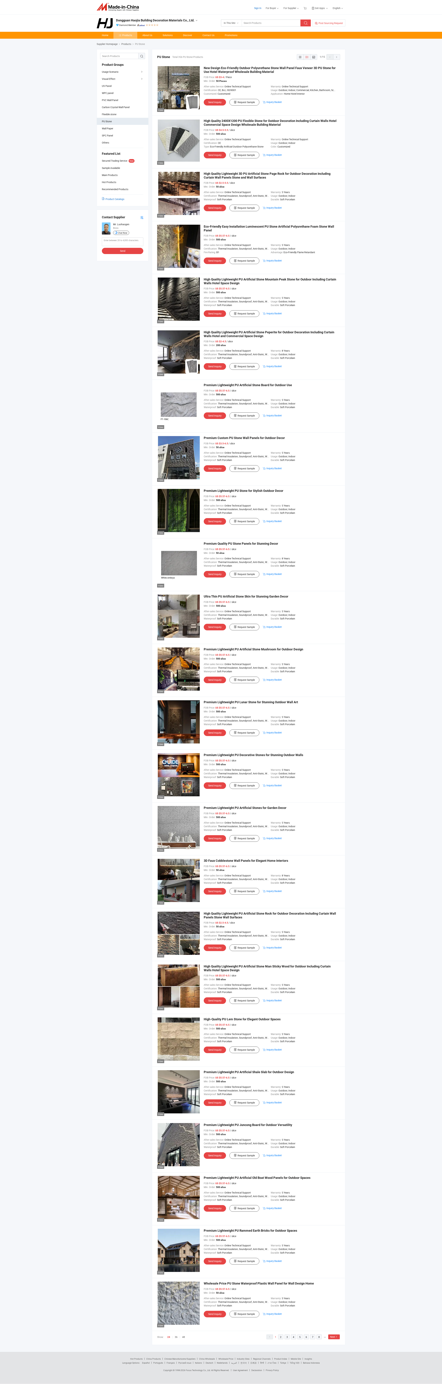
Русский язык (184, 1362)
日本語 (253, 1362)
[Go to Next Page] (336, 57)
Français (171, 1362)
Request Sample (246, 102)
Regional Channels (262, 1358)
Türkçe (283, 1362)
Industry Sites (243, 1358)
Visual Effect (108, 78)
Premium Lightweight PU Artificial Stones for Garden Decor (245, 808)
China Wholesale (207, 1358)
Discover (187, 35)
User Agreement (240, 1370)
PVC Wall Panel (110, 100)
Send (122, 250)
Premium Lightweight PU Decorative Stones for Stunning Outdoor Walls (253, 755)
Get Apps (319, 8)
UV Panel (107, 86)
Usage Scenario (110, 71)
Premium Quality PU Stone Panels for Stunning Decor (241, 543)
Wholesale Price (225, 1358)
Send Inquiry (215, 102)
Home (105, 35)
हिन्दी (262, 1362)
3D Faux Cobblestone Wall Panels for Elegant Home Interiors (246, 860)
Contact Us (208, 35)
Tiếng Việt (294, 1362)
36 (176, 1337)
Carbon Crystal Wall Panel (115, 107)
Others (105, 142)
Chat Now (122, 232)
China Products (153, 1358)
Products (127, 35)
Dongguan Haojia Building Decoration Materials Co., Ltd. (155, 20)
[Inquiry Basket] (305, 8)
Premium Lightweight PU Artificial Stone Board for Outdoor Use (248, 385)
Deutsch (209, 1362)
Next (332, 1336)
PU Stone (107, 121)
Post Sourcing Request (331, 23)
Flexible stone (109, 114)
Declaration (256, 1370)
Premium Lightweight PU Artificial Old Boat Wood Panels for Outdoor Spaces (257, 1178)
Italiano (198, 1362)
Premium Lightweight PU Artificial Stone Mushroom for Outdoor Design (253, 649)
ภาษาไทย (272, 1362)
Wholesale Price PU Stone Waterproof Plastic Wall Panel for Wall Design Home (259, 1283)
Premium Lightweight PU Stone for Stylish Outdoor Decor (243, 491)
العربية (234, 1362)
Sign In (257, 8)
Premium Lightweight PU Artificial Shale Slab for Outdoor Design (249, 1072)
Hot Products (136, 1358)
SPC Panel (107, 135)
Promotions (231, 35)
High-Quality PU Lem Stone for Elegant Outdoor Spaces (242, 1019)
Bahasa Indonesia (311, 1362)
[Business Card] (142, 217)
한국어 (244, 1362)
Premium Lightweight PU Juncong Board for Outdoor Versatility (248, 1125)
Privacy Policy (272, 1370)
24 (168, 1337)
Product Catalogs (114, 199)
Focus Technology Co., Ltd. (198, 1370)
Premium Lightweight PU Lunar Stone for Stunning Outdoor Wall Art (251, 702)
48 (183, 1337)
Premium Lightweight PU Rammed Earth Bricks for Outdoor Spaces (250, 1230)
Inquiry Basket (274, 102)
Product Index (280, 1358)
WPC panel (107, 93)
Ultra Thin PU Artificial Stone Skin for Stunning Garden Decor (246, 596)
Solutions (168, 35)
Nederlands (222, 1362)
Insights (308, 1358)
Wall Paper (107, 128)
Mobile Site (296, 1358)
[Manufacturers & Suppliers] (119, 7)
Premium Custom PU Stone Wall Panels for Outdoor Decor (244, 438)
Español (146, 1362)
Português (158, 1362)
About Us (147, 35)
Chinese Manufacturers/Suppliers (179, 1358)
